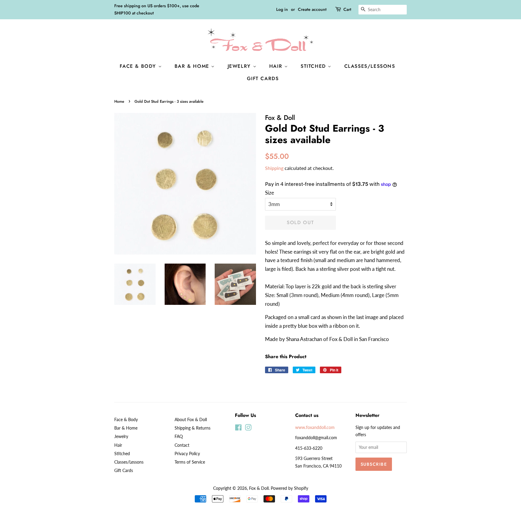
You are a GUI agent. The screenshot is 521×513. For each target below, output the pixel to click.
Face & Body (139, 66)
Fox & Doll (259, 488)
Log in (282, 9)
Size (269, 192)
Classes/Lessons (369, 66)
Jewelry (240, 66)
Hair (276, 66)
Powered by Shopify (289, 488)
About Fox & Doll (191, 419)
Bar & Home (193, 66)
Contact (182, 445)
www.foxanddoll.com (315, 427)
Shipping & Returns (192, 427)
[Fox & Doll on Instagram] (248, 428)
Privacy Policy (187, 453)
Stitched (314, 66)
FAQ (179, 436)
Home (119, 101)
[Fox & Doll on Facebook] (238, 428)
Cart (347, 9)
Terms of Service (190, 462)
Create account (312, 9)
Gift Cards (263, 78)
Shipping (274, 168)
